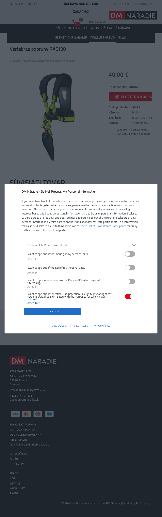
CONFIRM (52, 311)
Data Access (81, 325)
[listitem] (81, 245)
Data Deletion (60, 325)
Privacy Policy (102, 325)
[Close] (149, 192)
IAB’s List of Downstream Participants (103, 226)
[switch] (130, 254)
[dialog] (81, 258)
